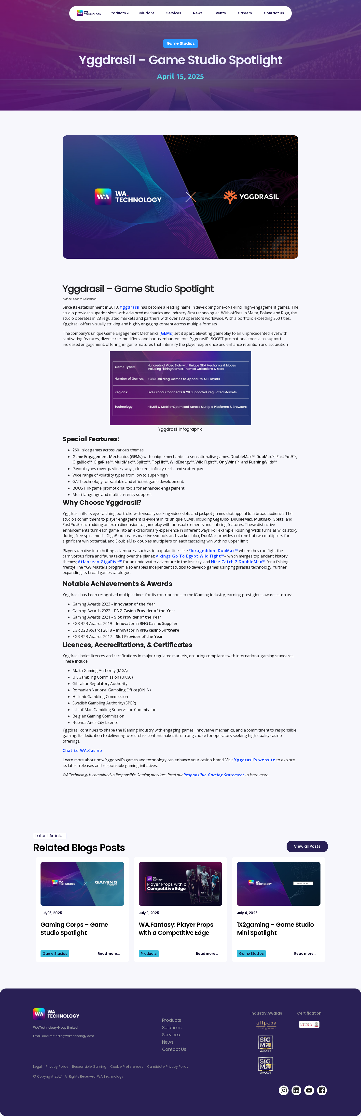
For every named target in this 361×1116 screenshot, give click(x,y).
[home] (86, 13)
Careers (245, 13)
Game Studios (181, 43)
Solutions (146, 13)
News (197, 13)
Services (173, 13)
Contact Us (274, 13)
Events (220, 13)
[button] (118, 13)
